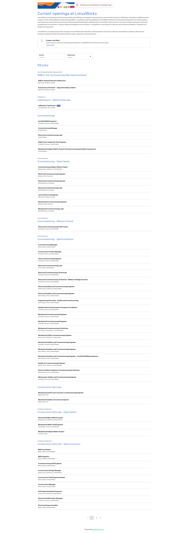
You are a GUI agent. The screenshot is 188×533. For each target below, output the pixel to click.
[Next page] (100, 518)
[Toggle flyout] (90, 56)
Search (41, 55)
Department (71, 55)
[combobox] (67, 57)
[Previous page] (87, 518)
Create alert (50, 45)
